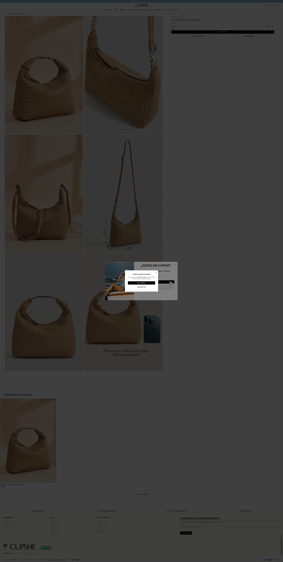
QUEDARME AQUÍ (141, 287)
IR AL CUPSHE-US (141, 283)
